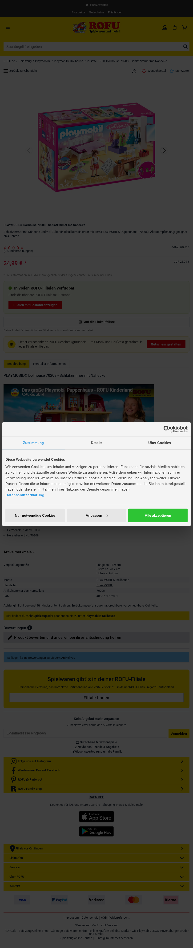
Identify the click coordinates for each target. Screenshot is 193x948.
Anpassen (94, 515)
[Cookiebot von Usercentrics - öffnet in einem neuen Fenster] (167, 428)
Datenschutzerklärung (24, 495)
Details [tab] (96, 442)
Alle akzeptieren (158, 515)
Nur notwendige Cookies (35, 515)
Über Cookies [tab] (159, 442)
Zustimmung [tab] (33, 442)
